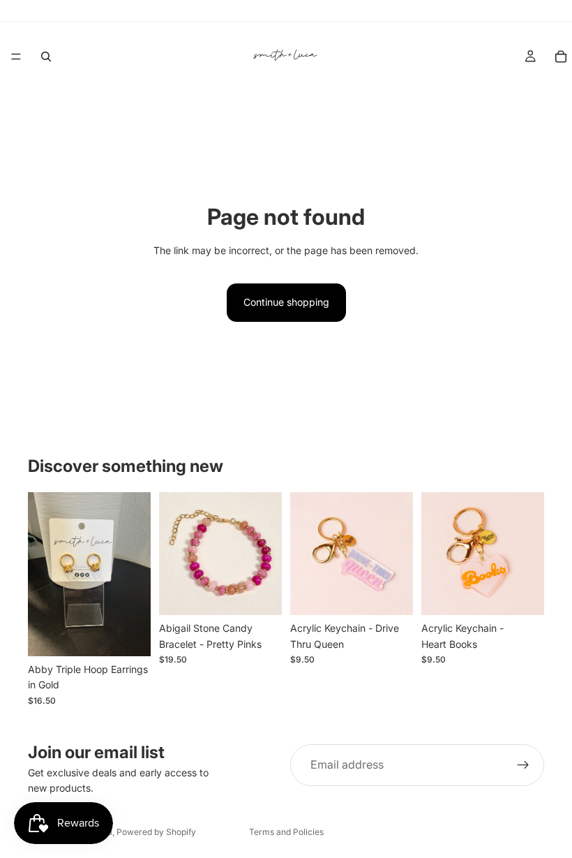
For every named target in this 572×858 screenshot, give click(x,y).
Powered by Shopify (156, 832)
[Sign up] (523, 765)
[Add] (129, 634)
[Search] (46, 56)
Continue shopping (286, 302)
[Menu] (16, 56)
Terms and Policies (286, 832)
